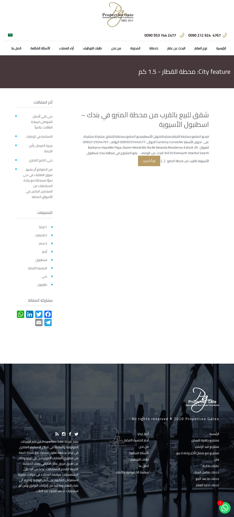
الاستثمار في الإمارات (39, 136)
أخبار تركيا (143, 434)
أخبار (44, 252)
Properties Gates (202, 418)
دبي (44, 276)
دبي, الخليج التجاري (41, 160)
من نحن (116, 48)
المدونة (135, 48)
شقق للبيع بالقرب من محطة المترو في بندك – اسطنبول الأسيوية (145, 119)
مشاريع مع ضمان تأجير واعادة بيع (197, 453)
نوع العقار (200, 48)
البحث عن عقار (176, 48)
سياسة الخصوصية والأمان (132, 472)
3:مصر (43, 243)
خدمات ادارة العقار (207, 485)
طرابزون (42, 285)
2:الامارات (41, 235)
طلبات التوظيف (92, 48)
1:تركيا (43, 227)
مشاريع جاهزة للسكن (205, 440)
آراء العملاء (66, 48)
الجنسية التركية (37, 268)
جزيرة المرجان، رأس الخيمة (41, 148)
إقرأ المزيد (149, 161)
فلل (216, 459)
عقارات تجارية (210, 466)
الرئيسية (221, 48)
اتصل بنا (16, 48)
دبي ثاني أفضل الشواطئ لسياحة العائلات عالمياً (42, 121)
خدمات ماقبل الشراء (206, 472)
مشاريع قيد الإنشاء (207, 447)
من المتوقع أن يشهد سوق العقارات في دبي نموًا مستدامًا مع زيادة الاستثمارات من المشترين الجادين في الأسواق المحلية (38, 183)
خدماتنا (153, 48)
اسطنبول (41, 260)
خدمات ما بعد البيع (207, 479)
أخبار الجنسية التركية (136, 440)
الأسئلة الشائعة (40, 48)
